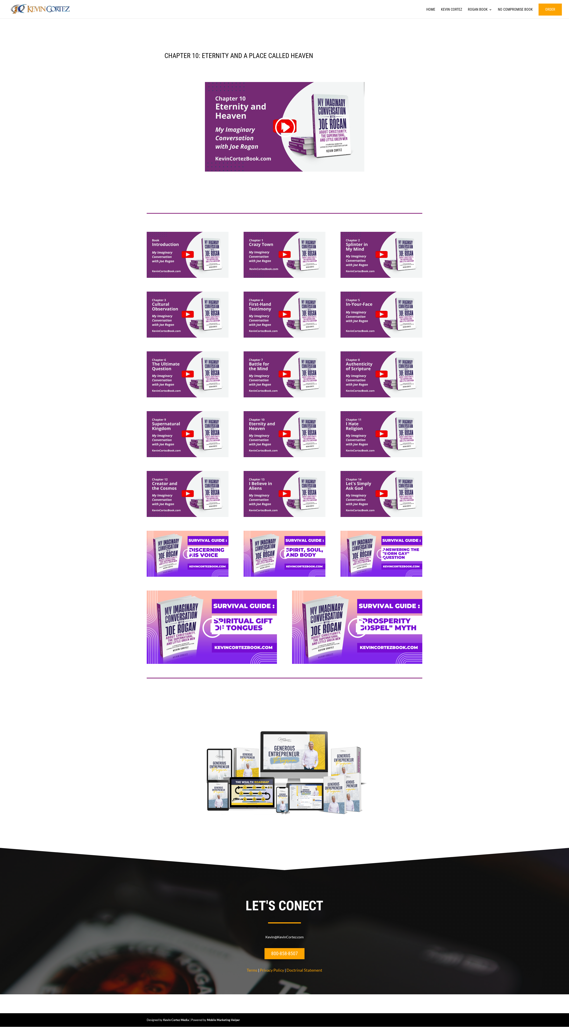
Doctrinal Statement (304, 970)
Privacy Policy (272, 970)
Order (550, 9)
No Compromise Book (515, 10)
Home (430, 10)
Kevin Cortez (451, 10)
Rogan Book (478, 10)
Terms (252, 970)
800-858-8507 (284, 953)
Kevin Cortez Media (176, 1020)
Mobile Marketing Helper (223, 1020)
